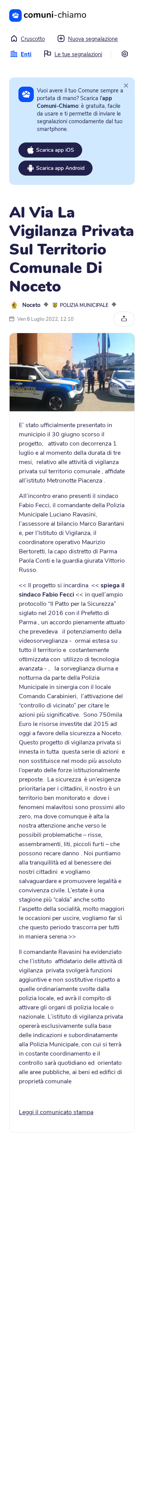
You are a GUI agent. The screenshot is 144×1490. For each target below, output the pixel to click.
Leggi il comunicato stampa (56, 1112)
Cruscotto (33, 39)
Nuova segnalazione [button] (93, 39)
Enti (26, 54)
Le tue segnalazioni (78, 54)
